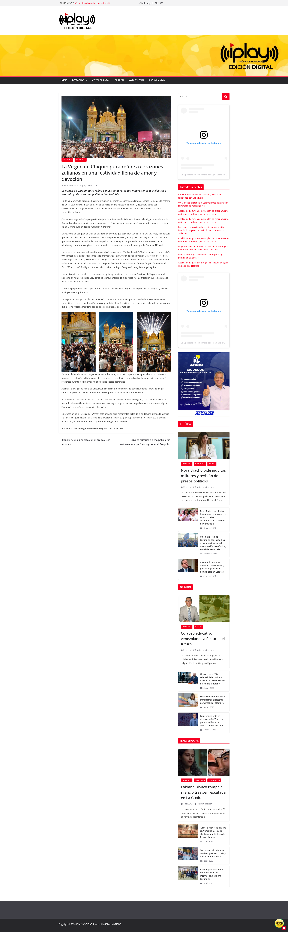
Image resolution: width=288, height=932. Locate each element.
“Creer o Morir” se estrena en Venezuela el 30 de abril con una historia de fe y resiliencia (213, 832)
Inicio (64, 80)
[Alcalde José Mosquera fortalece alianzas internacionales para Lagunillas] (188, 876)
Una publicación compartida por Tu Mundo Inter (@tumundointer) (212, 343)
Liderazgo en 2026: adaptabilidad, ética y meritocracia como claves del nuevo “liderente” (212, 679)
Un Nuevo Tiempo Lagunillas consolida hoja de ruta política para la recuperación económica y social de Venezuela (213, 543)
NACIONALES (200, 464)
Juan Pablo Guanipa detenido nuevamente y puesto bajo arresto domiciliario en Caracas (212, 567)
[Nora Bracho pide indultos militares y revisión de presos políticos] (204, 445)
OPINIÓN (119, 80)
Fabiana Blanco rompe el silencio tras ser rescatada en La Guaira (203, 792)
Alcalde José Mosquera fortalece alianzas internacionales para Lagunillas (211, 874)
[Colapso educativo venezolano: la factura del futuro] (204, 608)
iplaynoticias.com (89, 185)
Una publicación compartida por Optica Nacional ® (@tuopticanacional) (214, 174)
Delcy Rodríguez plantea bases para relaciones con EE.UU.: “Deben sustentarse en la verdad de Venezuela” (213, 517)
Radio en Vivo (157, 80)
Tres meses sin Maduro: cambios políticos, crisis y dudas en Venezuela (213, 853)
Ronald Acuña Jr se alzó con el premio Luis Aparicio (86, 442)
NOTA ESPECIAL (136, 80)
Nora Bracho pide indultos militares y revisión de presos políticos (203, 475)
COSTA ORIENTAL (101, 80)
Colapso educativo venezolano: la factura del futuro (203, 638)
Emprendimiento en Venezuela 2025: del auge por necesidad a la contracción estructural (213, 721)
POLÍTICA (212, 464)
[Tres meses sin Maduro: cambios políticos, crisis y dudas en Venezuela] (188, 855)
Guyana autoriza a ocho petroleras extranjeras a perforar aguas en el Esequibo (145, 442)
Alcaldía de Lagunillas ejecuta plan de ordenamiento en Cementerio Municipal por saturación (102, 5)
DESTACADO (78, 80)
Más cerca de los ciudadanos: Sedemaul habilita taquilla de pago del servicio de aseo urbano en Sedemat (201, 230)
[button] (85, 80)
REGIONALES (80, 160)
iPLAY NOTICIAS (84, 924)
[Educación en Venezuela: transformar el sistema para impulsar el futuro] (188, 702)
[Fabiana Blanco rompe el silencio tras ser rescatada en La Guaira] (204, 762)
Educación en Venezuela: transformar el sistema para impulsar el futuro (212, 699)
